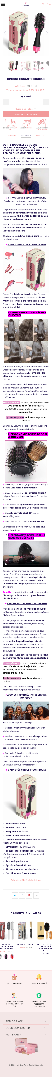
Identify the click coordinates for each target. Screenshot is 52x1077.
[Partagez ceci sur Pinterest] (29, 895)
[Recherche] (44, 4)
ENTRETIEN (12, 135)
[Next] (46, 33)
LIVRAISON (40, 135)
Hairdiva (19, 1065)
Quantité (26, 96)
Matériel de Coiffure (31, 880)
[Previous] (5, 33)
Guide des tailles (24, 108)
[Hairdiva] (25, 5)
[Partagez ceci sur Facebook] (22, 895)
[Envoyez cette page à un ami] (36, 895)
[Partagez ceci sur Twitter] (15, 895)
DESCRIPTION (26, 135)
